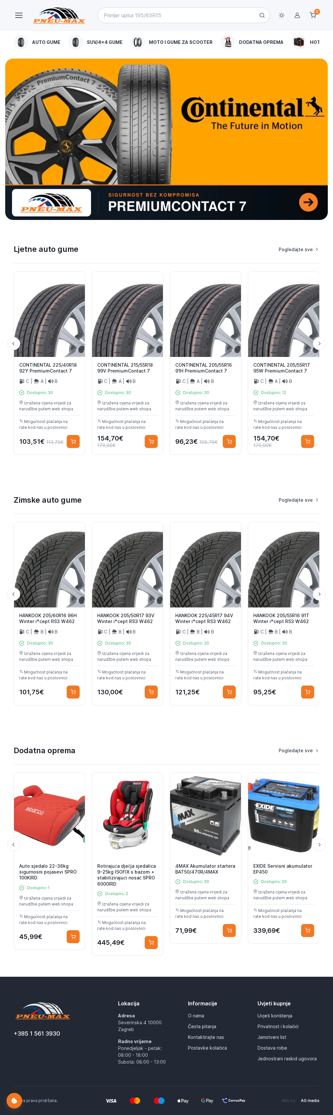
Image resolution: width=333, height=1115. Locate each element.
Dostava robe (272, 1048)
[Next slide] (319, 343)
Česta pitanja (202, 1026)
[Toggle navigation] (18, 15)
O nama (196, 1015)
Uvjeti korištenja (275, 1015)
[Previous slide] (13, 343)
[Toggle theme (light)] (281, 15)
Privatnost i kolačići (278, 1026)
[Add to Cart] (73, 441)
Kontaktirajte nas (206, 1037)
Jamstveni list (272, 1037)
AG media (310, 1100)
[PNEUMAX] (166, 139)
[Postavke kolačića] (14, 1100)
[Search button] (262, 15)
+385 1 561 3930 (37, 1033)
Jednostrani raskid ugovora (287, 1058)
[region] (167, 42)
